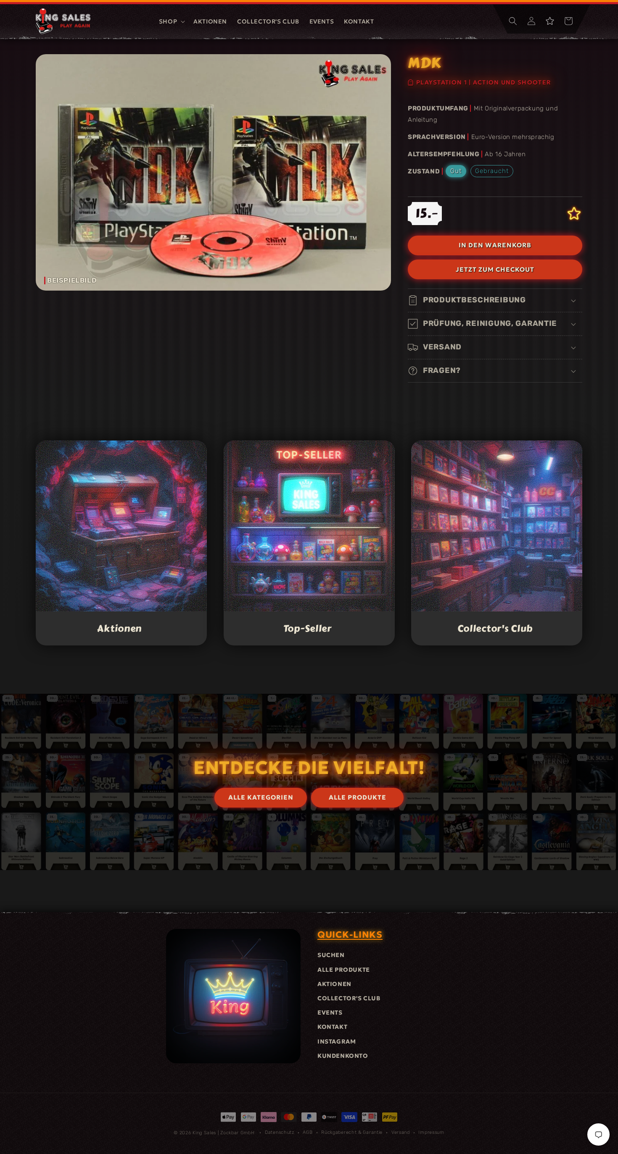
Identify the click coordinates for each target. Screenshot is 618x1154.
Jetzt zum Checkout (495, 269)
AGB (307, 1132)
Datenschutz (279, 1132)
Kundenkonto (342, 1056)
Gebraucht (492, 171)
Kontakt (332, 1027)
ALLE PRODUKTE (357, 797)
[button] (171, 21)
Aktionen (120, 628)
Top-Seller (307, 628)
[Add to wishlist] (574, 213)
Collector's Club (495, 628)
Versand (400, 1132)
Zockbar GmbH (237, 1133)
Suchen (331, 955)
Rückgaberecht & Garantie (352, 1132)
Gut (456, 171)
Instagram (336, 1041)
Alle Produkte (343, 969)
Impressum (431, 1132)
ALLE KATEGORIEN (260, 797)
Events (330, 1012)
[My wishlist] (550, 21)
